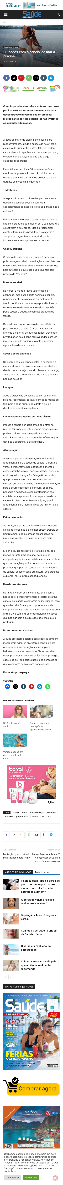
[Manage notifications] (55, 1177)
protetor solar (22, 816)
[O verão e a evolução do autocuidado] (11, 949)
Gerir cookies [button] (12, 1177)
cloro (24, 812)
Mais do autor (42, 872)
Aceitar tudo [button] (31, 1177)
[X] (14, 78)
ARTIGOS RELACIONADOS (18, 872)
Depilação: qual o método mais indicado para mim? (16, 856)
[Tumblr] (43, 78)
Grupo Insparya (36, 812)
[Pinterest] (21, 78)
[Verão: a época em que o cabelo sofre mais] (15, 740)
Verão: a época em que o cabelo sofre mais (13, 755)
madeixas (9, 816)
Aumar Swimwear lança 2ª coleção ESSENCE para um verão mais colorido (46, 858)
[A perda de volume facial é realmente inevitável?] (11, 903)
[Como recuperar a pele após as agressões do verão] (41, 711)
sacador (35, 816)
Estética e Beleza (11, 47)
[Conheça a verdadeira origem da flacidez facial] (11, 934)
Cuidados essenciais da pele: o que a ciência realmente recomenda (40, 965)
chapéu (16, 812)
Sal (43, 816)
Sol (49, 816)
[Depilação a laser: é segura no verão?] (11, 918)
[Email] (36, 78)
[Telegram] (51, 78)
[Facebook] (6, 78)
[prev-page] (5, 977)
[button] (5, 14)
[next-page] (10, 977)
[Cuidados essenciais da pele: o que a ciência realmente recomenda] (11, 965)
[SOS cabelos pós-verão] (15, 711)
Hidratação (51, 812)
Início (4, 21)
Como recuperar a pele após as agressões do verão (40, 726)
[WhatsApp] (29, 78)
